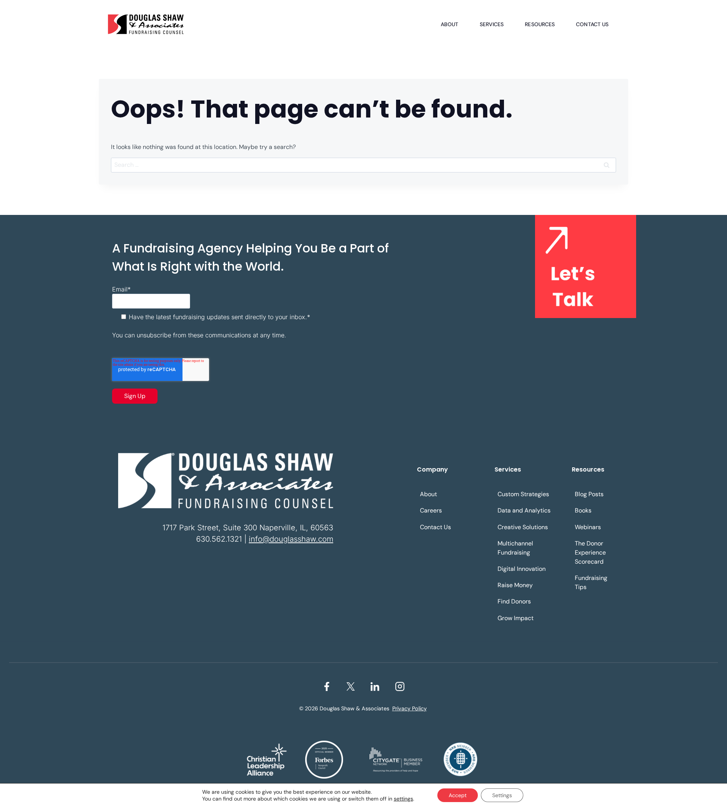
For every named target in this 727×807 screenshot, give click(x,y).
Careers (431, 510)
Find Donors (514, 601)
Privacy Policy (409, 708)
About (450, 24)
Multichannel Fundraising (515, 547)
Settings (502, 795)
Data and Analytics (524, 510)
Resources (540, 24)
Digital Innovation (522, 569)
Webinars (588, 527)
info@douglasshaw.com (291, 539)
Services (492, 24)
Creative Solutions (523, 527)
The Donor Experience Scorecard (590, 552)
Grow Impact (516, 618)
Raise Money (515, 585)
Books (583, 510)
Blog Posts (589, 494)
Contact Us (592, 24)
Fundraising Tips (591, 582)
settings (403, 798)
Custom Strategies (523, 494)
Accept (457, 795)
